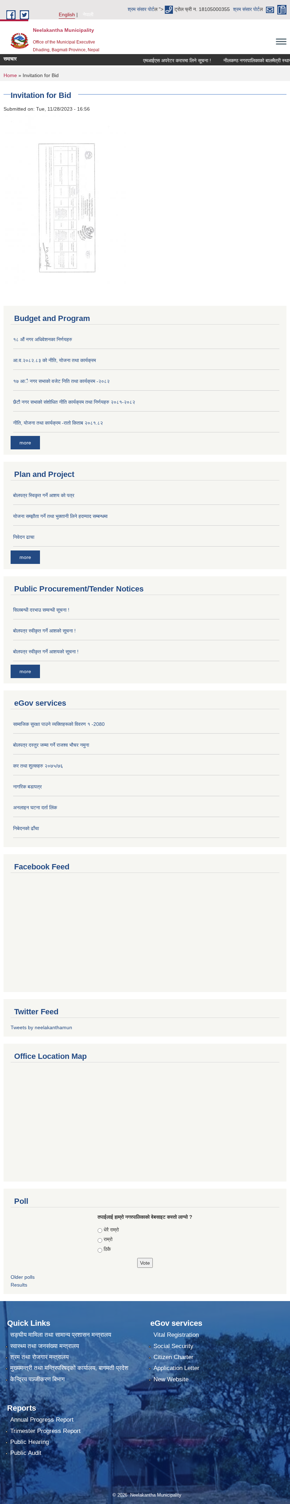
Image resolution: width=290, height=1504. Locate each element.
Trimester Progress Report (45, 1431)
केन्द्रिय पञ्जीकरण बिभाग (37, 1379)
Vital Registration (176, 1334)
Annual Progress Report (42, 1419)
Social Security (173, 1346)
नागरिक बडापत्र (27, 786)
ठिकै (107, 1249)
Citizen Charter (173, 1357)
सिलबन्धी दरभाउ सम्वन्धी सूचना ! (41, 610)
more (25, 442)
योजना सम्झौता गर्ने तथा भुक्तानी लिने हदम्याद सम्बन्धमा (60, 516)
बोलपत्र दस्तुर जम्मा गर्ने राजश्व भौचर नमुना (51, 745)
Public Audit (25, 1453)
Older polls (23, 1277)
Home (10, 75)
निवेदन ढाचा (23, 537)
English (67, 14)
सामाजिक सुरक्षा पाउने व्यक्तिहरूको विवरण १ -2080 (59, 724)
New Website (170, 1379)
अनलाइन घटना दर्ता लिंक (35, 807)
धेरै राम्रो (111, 1229)
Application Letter (176, 1368)
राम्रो (108, 1239)
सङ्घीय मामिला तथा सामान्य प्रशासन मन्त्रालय (60, 1334)
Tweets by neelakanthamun (41, 1027)
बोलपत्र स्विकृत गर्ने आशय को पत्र (43, 495)
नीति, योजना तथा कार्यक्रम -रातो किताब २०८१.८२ (58, 423)
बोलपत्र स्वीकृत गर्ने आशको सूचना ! (44, 631)
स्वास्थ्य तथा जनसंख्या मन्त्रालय (44, 1346)
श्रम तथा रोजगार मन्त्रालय (39, 1357)
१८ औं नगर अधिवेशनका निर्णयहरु (42, 339)
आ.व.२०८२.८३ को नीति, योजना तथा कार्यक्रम (54, 360)
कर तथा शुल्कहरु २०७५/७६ (38, 766)
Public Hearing (29, 1442)
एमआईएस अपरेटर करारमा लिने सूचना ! (164, 60)
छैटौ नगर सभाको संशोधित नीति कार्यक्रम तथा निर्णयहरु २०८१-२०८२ (74, 402)
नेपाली (88, 14)
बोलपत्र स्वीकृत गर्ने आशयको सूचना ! (46, 651)
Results (19, 1285)
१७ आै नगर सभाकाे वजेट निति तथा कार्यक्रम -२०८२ (61, 381)
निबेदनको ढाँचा (26, 828)
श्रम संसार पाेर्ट (141, 9)
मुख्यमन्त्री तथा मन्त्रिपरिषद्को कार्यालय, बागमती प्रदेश (69, 1368)
